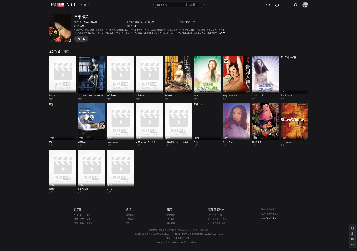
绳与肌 (52, 95)
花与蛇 (197, 142)
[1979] (62, 57)
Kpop (82, 215)
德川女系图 (256, 142)
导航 (83, 5)
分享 (82, 39)
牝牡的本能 (83, 189)
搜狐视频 (57, 4)
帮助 (128, 223)
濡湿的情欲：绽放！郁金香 (176, 142)
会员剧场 (130, 219)
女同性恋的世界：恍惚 (145, 142)
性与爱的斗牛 (257, 95)
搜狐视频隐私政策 (152, 234)
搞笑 (82, 223)
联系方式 (182, 230)
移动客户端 (217, 215)
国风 (76, 223)
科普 (76, 219)
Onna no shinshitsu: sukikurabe (90, 95)
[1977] (178, 57)
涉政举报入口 (267, 218)
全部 (76, 215)
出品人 (89, 223)
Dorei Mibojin (286, 142)
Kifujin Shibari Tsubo (231, 95)
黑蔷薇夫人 (112, 95)
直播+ (225, 219)
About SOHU (193, 230)
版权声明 (166, 234)
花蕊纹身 (82, 142)
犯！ (51, 142)
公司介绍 (204, 230)
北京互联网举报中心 (269, 214)
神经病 (52, 189)
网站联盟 (171, 215)
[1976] (52, 104)
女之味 (110, 189)
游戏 (88, 215)
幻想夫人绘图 (171, 95)
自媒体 (77, 209)
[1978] (91, 57)
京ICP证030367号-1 (182, 238)
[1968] (265, 104)
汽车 (82, 219)
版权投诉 (171, 223)
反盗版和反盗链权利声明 (182, 234)
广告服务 (172, 230)
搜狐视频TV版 (219, 223)
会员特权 (130, 215)
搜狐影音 (216, 219)
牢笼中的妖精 (286, 95)
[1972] (236, 104)
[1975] (149, 104)
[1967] (294, 104)
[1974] (198, 104)
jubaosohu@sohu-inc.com (212, 234)
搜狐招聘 (163, 230)
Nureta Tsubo (112, 142)
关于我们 (171, 219)
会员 (128, 209)
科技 (88, 219)
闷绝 (196, 95)
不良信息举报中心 (269, 209)
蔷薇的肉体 (141, 95)
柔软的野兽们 (228, 142)
